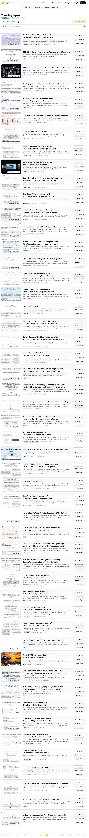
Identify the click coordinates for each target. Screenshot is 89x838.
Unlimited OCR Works (31, 306)
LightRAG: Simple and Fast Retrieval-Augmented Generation (45, 783)
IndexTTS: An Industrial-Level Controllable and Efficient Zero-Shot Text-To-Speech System (40, 465)
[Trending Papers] (18, 22)
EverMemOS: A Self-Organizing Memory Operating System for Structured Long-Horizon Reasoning (41, 560)
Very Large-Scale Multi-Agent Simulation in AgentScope (43, 259)
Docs (61, 3)
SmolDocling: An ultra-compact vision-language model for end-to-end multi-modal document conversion (43, 370)
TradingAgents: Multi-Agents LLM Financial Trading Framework (46, 84)
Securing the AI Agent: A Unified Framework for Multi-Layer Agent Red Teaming (39, 99)
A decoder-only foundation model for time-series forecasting (45, 402)
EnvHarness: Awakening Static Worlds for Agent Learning (44, 227)
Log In (76, 3)
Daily (3, 21)
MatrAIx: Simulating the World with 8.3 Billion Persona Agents (46, 449)
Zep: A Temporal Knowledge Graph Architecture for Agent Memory (35, 592)
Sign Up (83, 3)
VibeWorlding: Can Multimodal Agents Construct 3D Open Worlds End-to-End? (37, 719)
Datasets (46, 3)
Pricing (67, 3)
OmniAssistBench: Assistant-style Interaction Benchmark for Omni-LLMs (37, 735)
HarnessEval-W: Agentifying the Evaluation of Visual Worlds (45, 513)
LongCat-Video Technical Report (35, 131)
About (31, 835)
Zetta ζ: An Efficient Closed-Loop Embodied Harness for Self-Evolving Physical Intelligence (40, 417)
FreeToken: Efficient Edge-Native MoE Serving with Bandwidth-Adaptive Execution (39, 36)
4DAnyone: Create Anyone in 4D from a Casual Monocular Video (46, 68)
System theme (8, 835)
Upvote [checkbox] (79, 36)
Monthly (14, 21)
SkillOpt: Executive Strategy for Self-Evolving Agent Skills (44, 815)
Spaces (54, 3)
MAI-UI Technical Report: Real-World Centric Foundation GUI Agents (37, 608)
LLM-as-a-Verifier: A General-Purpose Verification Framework (45, 116)
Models (37, 3)
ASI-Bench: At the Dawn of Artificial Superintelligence (43, 799)
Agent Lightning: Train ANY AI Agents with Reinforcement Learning (36, 576)
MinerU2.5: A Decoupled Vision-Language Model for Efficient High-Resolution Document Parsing (40, 242)
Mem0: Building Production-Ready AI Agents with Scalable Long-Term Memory (38, 290)
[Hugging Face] (47, 835)
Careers (39, 835)
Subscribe (59, 7)
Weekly (8, 21)
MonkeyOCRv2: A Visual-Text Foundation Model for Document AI (36, 751)
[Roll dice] (84, 26)
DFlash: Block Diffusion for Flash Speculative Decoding (43, 640)
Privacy (24, 835)
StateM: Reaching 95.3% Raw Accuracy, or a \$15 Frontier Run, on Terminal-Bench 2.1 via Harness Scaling (44, 338)
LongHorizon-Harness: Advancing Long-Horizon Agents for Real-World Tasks (38, 163)
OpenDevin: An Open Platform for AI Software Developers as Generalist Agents (38, 195)
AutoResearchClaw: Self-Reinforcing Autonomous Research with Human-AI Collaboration (41, 529)
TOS (17, 835)
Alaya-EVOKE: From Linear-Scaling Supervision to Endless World (35, 656)
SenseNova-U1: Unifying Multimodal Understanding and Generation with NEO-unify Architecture (42, 179)
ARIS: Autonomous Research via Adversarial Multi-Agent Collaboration (37, 433)
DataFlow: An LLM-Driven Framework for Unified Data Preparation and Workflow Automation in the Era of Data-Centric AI (44, 672)
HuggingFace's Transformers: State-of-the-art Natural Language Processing (37, 624)
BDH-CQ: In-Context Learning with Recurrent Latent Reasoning (46, 52)
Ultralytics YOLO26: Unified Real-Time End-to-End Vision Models (35, 703)
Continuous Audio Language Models (36, 767)
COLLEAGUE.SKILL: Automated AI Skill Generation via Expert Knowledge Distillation (39, 147)
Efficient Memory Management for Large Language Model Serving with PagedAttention (40, 211)
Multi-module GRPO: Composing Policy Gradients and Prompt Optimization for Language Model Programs (43, 688)
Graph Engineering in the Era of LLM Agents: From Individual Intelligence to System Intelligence (41, 322)
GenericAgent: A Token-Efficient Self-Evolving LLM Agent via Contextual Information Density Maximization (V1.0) (44, 544)
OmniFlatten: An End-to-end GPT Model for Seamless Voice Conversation (37, 497)
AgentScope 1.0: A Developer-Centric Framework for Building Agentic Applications (39, 274)
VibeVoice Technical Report (33, 481)
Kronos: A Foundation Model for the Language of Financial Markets (36, 354)
